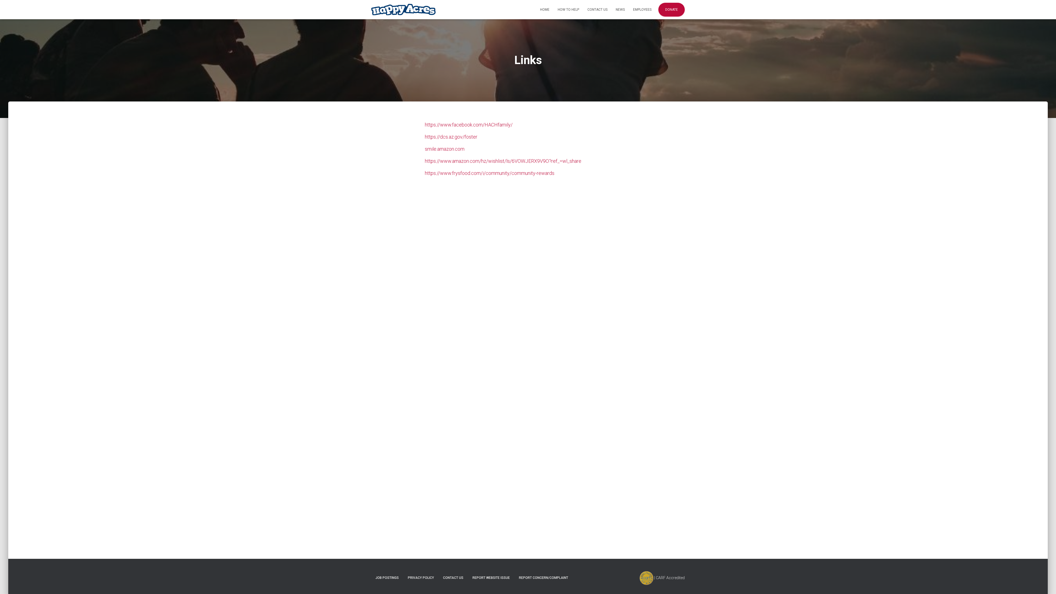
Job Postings (387, 578)
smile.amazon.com (444, 149)
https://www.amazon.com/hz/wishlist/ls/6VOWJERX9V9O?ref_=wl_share (503, 161)
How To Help (568, 10)
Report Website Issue (491, 578)
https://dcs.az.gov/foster (451, 137)
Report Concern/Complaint (543, 578)
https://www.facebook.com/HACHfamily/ (469, 125)
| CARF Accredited (669, 578)
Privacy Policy (421, 578)
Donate (671, 10)
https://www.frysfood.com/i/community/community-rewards (489, 173)
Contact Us (597, 10)
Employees (642, 10)
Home (544, 10)
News (620, 10)
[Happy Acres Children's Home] (403, 10)
